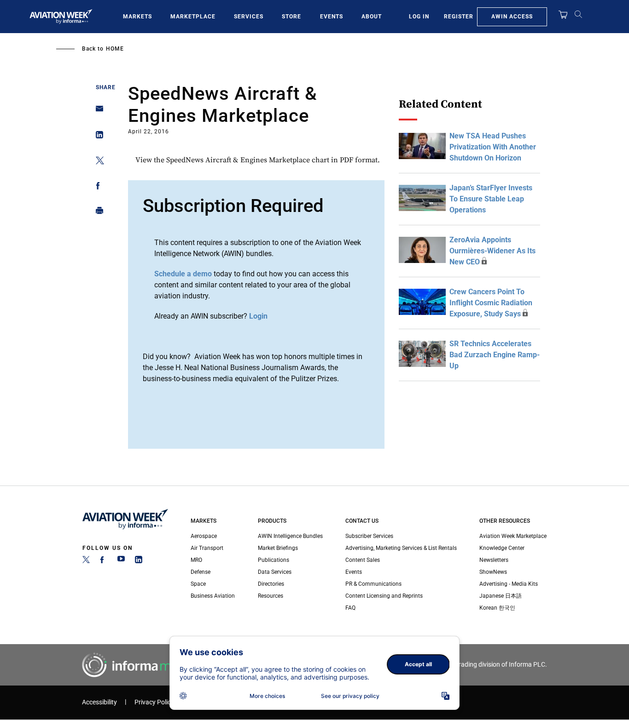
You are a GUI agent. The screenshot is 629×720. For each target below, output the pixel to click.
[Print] (97, 212)
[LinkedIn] (138, 561)
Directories (271, 584)
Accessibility (99, 702)
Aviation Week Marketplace (513, 536)
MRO (196, 560)
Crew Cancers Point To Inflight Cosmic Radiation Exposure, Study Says (490, 302)
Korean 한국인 (497, 608)
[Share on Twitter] (97, 162)
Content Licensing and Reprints (384, 596)
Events (331, 16)
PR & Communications (373, 584)
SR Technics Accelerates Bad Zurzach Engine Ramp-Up (494, 354)
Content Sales (362, 560)
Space (198, 584)
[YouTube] (121, 561)
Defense (200, 572)
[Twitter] (86, 561)
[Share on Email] (97, 111)
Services (248, 16)
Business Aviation (213, 596)
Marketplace (192, 16)
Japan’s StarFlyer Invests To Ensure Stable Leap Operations (490, 198)
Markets (137, 16)
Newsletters (493, 560)
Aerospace (204, 536)
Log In (419, 16)
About (371, 16)
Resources (270, 596)
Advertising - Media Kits (508, 584)
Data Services (274, 572)
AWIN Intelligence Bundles (290, 536)
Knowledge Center (501, 548)
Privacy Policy (154, 702)
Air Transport (207, 548)
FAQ (350, 608)
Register (458, 16)
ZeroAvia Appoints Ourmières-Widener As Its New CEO (492, 250)
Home (115, 49)
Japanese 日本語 (500, 596)
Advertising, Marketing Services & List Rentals (401, 548)
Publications (273, 560)
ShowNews (493, 572)
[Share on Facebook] (97, 187)
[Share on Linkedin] (97, 137)
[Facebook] (103, 561)
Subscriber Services (369, 536)
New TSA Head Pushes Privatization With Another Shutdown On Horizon (492, 146)
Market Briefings (278, 548)
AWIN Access (512, 16)
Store (291, 16)
